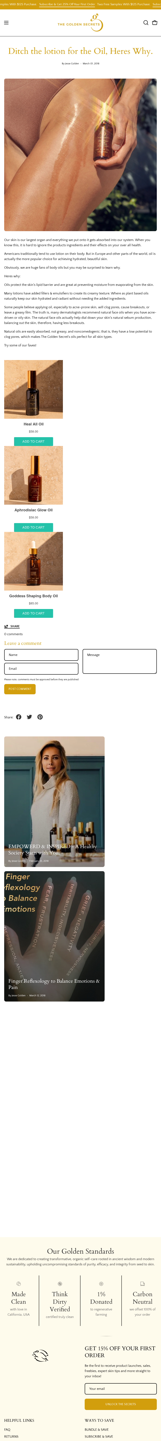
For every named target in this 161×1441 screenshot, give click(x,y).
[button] (145, 23)
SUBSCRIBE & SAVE (99, 1436)
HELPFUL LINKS (19, 1420)
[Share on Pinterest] (40, 717)
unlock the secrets (120, 1404)
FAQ (7, 1430)
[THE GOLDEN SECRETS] (80, 23)
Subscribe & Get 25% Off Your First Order (49, 4)
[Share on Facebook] (19, 717)
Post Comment (20, 689)
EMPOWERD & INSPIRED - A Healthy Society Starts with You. (52, 849)
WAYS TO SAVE (99, 1420)
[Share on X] (29, 717)
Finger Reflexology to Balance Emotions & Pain (54, 984)
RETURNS (11, 1436)
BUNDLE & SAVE (97, 1430)
